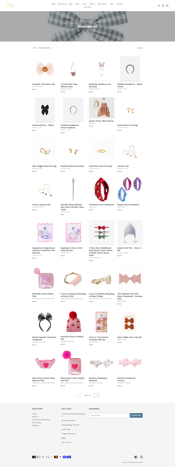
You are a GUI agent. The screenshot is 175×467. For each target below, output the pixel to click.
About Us (35, 417)
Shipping (35, 425)
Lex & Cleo (129, 462)
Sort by (34, 48)
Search (34, 414)
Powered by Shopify (137, 462)
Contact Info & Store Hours (41, 420)
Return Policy (36, 422)
